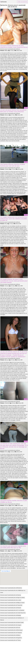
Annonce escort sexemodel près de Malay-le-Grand (12, 602)
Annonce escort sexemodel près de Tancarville (11, 605)
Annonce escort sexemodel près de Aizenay (10, 595)
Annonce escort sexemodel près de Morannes (11, 587)
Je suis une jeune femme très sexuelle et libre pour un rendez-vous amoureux (13, 110)
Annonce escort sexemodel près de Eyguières (11, 637)
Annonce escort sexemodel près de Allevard (10, 607)
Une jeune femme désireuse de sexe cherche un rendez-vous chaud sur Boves (13, 46)
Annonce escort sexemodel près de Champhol (11, 632)
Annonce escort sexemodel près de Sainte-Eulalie (12, 622)
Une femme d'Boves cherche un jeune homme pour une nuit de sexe (12, 165)
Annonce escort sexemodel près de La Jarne (10, 600)
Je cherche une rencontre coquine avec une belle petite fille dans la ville (13, 546)
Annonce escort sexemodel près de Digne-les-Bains (12, 597)
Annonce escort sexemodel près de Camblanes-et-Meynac (12, 619)
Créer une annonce (22, 1)
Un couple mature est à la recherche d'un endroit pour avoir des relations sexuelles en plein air (13, 218)
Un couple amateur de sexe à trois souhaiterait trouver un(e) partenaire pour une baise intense (13, 280)
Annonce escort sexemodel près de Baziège (10, 615)
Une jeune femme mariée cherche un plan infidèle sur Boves (13, 501)
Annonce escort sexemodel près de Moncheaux (11, 630)
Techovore (3, 2)
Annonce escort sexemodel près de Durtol (10, 627)
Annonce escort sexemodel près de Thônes (10, 640)
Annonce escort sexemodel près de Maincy (10, 635)
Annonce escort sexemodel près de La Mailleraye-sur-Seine (13, 591)
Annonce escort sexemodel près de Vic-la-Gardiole (12, 610)
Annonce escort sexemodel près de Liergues (10, 625)
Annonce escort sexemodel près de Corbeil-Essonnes (12, 612)
